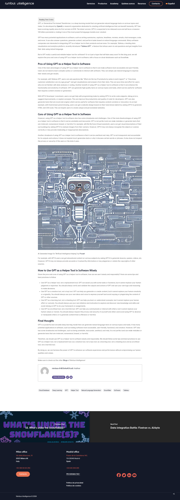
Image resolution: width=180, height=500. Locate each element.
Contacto (23, 474)
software (117, 390)
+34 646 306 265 (72, 468)
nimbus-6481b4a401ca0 (62, 368)
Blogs (65, 360)
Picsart (82, 254)
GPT (66, 390)
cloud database (44, 390)
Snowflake (107, 390)
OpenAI (59, 26)
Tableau (126, 390)
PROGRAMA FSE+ (73, 474)
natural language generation (91, 390)
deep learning (57, 390)
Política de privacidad (74, 483)
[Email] (71, 377)
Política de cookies (73, 486)
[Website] (67, 377)
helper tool (74, 390)
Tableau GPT (86, 46)
